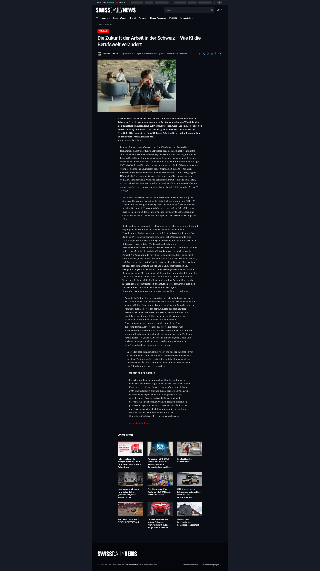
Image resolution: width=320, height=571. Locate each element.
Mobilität (173, 18)
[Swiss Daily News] (116, 10)
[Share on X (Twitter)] (204, 54)
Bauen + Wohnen (120, 18)
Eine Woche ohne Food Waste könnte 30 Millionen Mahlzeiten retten (159, 492)
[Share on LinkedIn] (212, 54)
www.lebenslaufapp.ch (140, 423)
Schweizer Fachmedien (111, 54)
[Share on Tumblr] (216, 54)
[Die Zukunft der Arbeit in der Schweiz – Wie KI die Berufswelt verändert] (137, 111)
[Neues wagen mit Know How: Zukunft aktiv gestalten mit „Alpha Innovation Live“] (130, 479)
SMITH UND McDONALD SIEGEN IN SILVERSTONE (128, 520)
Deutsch (121, 2)
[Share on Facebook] (200, 54)
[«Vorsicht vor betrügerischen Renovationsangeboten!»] (189, 509)
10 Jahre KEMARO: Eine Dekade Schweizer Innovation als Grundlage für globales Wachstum (159, 523)
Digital (133, 18)
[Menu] (97, 18)
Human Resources (158, 18)
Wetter (99, 2)
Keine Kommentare (168, 54)
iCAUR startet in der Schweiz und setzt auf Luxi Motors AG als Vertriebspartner (189, 493)
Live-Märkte (109, 2)
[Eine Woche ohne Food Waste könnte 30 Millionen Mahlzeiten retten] (160, 479)
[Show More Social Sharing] (220, 54)
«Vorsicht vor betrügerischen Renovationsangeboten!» (188, 522)
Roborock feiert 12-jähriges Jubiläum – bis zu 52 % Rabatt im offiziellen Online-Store (129, 463)
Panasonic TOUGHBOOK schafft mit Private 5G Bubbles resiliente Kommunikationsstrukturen (160, 463)
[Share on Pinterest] (208, 54)
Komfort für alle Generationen (184, 460)
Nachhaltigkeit (186, 18)
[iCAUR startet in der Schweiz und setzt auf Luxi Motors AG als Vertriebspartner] (189, 479)
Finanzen (143, 18)
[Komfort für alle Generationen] (189, 449)
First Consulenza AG (132, 565)
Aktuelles (105, 18)
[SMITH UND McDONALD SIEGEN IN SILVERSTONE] (130, 509)
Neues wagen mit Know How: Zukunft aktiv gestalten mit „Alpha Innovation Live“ (128, 493)
